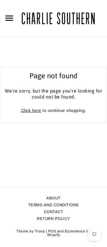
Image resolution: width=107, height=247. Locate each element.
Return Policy (53, 218)
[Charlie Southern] (58, 18)
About (53, 198)
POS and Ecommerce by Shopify (69, 233)
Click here (31, 110)
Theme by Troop (30, 231)
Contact (53, 212)
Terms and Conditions (53, 205)
